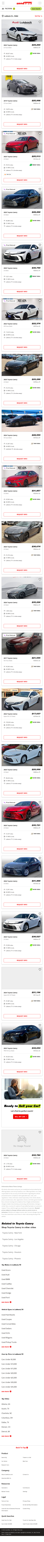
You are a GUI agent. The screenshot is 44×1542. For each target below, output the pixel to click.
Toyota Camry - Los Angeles (13, 1239)
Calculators (4, 1488)
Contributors (26, 1488)
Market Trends (5, 1491)
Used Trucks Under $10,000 (30, 1524)
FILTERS (9, 9)
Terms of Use (5, 1501)
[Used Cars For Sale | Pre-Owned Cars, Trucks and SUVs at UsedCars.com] (24, 3)
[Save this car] (40, 22)
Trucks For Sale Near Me (29, 1520)
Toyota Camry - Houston (11, 1252)
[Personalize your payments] (39, 47)
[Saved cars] (40, 3)
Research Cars (5, 1465)
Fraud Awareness (6, 1505)
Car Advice (4, 1461)
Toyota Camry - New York (12, 1233)
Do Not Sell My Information (30, 1505)
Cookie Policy (26, 1508)
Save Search (36, 9)
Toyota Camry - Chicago (11, 1246)
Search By (4, 1457)
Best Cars (25, 1461)
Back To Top (21, 1447)
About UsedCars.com (7, 1474)
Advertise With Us (6, 1478)
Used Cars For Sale (6, 1520)
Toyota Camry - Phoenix (11, 1258)
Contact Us (26, 1474)
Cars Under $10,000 (7, 1524)
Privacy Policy (26, 1501)
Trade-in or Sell (27, 1457)
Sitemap (25, 1491)
